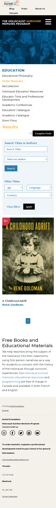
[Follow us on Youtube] (37, 432)
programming (11, 381)
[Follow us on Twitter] (21, 432)
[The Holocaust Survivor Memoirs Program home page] (21, 22)
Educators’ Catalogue (16, 110)
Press (24, 8)
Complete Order (43, 133)
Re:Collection (10, 86)
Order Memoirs (12, 81)
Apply (29, 207)
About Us (40, 8)
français (13, 13)
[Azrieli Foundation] (11, 3)
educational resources (29, 377)
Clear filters (13, 207)
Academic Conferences (17, 105)
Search (11, 168)
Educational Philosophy (17, 75)
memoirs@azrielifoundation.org (15, 460)
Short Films (9, 120)
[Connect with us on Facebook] (12, 432)
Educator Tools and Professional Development (23, 98)
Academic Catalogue (15, 115)
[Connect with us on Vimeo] (29, 432)
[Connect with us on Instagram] (4, 432)
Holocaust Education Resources (22, 91)
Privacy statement (10, 496)
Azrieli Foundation (16, 406)
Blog (11, 8)
